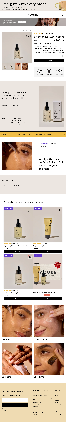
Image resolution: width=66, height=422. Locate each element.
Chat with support (49, 398)
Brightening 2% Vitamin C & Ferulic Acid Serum (18, 246)
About (35, 393)
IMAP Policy (36, 399)
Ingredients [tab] (55, 143)
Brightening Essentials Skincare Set (44, 292)
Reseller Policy (37, 402)
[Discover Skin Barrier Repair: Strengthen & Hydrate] (33, 22)
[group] (5, 66)
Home (4, 30)
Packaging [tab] (43, 146)
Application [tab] (44, 143)
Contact (46, 393)
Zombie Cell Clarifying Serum (12, 293)
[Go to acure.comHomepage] (33, 15)
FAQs (45, 395)
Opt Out (57, 395)
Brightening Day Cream (40, 246)
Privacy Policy (58, 398)
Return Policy (58, 404)
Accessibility (58, 393)
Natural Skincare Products (15, 30)
